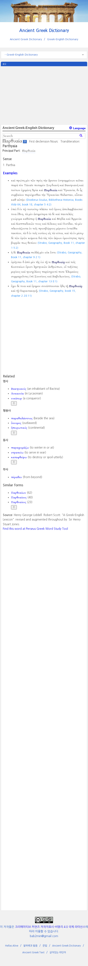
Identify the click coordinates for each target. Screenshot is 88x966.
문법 (45, 945)
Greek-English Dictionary (62, 39)
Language (79, 128)
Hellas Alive (11, 945)
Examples (10, 173)
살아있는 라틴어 (58, 952)
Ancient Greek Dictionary (44, 30)
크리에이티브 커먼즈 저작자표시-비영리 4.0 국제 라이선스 (50, 926)
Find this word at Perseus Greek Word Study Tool (35, 528)
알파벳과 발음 (30, 945)
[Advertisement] (44, 95)
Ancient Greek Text (33, 952)
